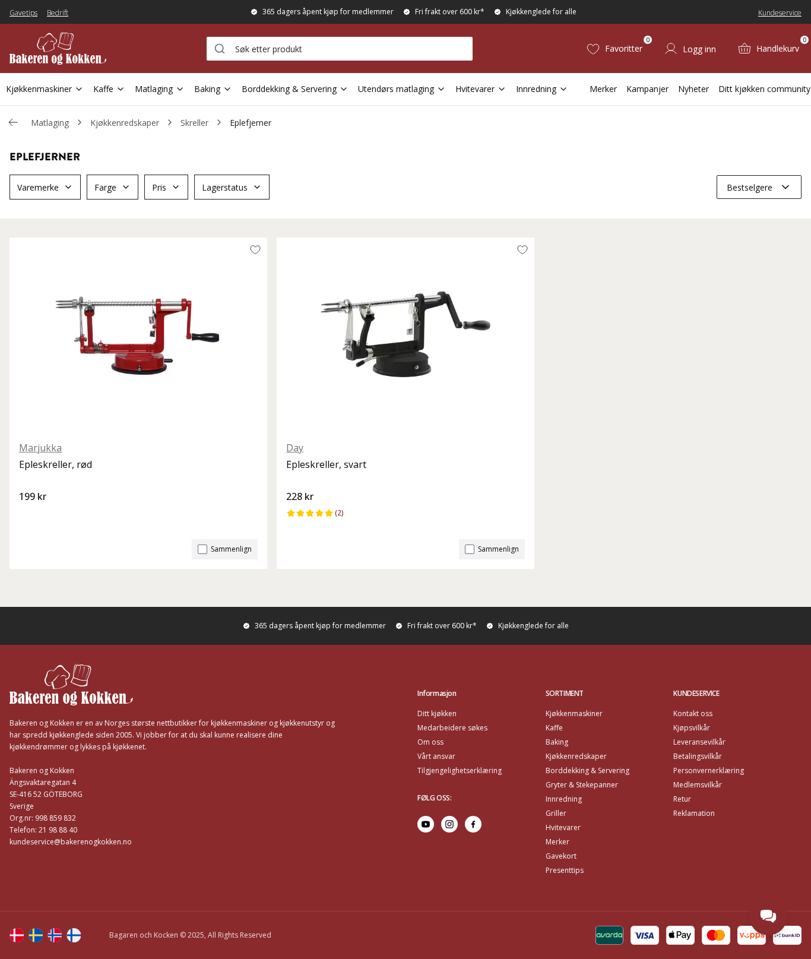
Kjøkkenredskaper (124, 122)
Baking (207, 88)
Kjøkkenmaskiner (39, 88)
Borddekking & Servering (289, 88)
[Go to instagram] (449, 824)
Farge (105, 187)
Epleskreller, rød (55, 464)
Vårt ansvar (436, 756)
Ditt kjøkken (437, 713)
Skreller (194, 122)
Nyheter (693, 88)
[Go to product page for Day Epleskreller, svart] (405, 334)
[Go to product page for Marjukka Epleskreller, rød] (138, 334)
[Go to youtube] (425, 824)
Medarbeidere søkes (452, 728)
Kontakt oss (692, 713)
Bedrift (57, 13)
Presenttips (565, 870)
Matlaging (154, 88)
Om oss (430, 742)
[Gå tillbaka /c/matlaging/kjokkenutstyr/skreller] (13, 122)
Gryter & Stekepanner (582, 785)
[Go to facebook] (473, 824)
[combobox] (340, 49)
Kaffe (103, 88)
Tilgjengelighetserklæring (459, 770)
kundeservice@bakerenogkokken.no (70, 842)
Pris (159, 187)
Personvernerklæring (708, 770)
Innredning (536, 88)
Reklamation (694, 813)
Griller (556, 813)
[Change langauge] (16, 935)
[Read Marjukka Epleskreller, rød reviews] (32, 517)
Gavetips (23, 13)
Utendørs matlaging (396, 88)
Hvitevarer (475, 88)
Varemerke (38, 187)
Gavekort (561, 856)
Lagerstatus (225, 187)
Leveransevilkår (699, 742)
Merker (603, 88)
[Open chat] (768, 916)
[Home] (57, 48)
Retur (682, 799)
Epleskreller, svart (326, 464)
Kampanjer (647, 88)
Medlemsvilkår (697, 785)
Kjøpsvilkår (691, 728)
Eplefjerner (250, 122)
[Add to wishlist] (255, 249)
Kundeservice (780, 13)
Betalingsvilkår (697, 756)
